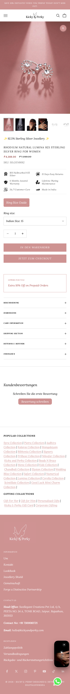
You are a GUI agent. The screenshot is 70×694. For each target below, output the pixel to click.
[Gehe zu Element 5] (55, 124)
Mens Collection (27, 464)
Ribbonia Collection (29, 451)
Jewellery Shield (13, 577)
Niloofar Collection (53, 456)
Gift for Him (28, 500)
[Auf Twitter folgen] (16, 671)
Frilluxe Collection (29, 456)
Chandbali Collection (16, 469)
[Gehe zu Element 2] (20, 124)
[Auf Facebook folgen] (7, 671)
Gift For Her (11, 500)
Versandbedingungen (16, 654)
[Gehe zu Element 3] (32, 124)
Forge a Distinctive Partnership (23, 589)
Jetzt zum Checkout (35, 258)
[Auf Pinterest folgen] (35, 671)
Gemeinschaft (12, 583)
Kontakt (8, 564)
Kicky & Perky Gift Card (18, 505)
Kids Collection (48, 464)
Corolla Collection (53, 478)
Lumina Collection (28, 478)
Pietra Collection (34, 442)
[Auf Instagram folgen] (25, 671)
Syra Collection (13, 442)
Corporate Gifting (46, 505)
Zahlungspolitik (13, 647)
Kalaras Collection (29, 447)
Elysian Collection (42, 469)
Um (6, 558)
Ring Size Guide (16, 202)
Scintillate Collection (16, 482)
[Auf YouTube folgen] (44, 671)
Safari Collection (34, 473)
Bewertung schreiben (35, 401)
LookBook (9, 571)
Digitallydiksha (35, 685)
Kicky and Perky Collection (20, 460)
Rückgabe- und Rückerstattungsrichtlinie (28, 660)
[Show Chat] (58, 681)
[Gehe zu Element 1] (9, 124)
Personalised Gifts (48, 500)
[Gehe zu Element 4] (43, 124)
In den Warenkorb (35, 247)
